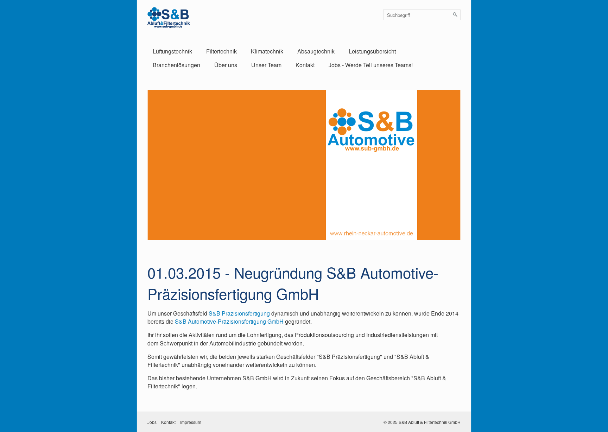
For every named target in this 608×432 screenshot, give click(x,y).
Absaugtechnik (316, 51)
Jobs (152, 422)
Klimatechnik (267, 51)
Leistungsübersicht (372, 51)
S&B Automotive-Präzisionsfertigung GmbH (229, 321)
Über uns (225, 65)
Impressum (190, 422)
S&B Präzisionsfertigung (239, 313)
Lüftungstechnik (172, 51)
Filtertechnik (221, 51)
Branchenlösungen (176, 65)
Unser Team (266, 65)
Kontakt (305, 65)
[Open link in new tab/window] (304, 165)
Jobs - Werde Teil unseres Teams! (371, 65)
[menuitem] (172, 51)
